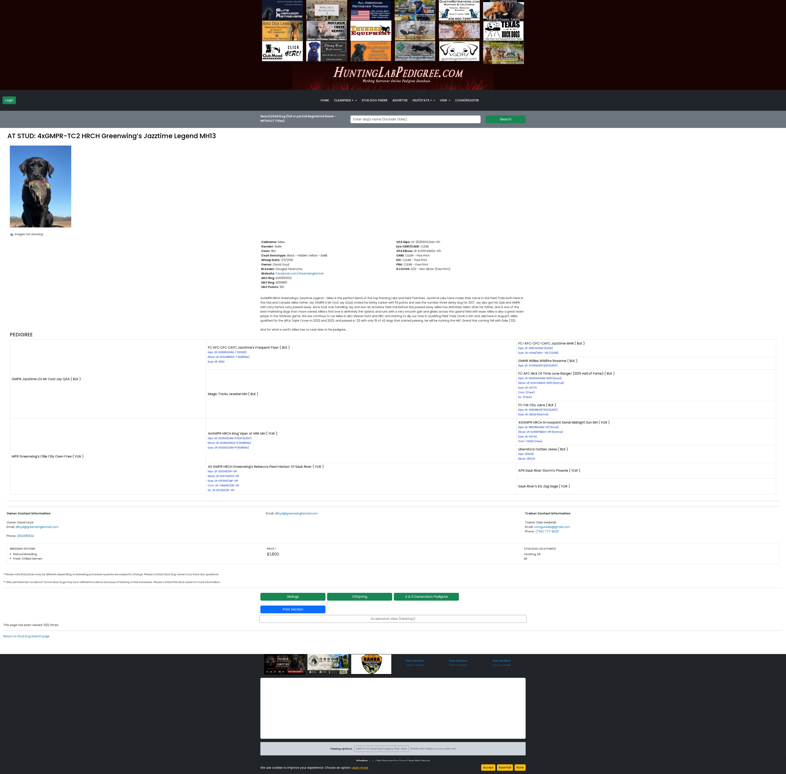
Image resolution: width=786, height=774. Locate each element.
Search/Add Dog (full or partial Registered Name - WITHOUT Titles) (298, 118)
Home (325, 100)
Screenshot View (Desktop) (393, 618)
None (520, 767)
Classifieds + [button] (344, 100)
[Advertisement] (393, 708)
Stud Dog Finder (374, 100)
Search (505, 119)
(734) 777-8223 (547, 531)
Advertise (400, 100)
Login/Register (467, 100)
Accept (488, 767)
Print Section (293, 609)
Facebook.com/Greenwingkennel (299, 273)
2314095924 (25, 536)
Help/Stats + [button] (422, 100)
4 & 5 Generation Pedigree (426, 596)
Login (9, 100)
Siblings (293, 596)
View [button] (444, 100)
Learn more (360, 768)
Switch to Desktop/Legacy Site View (381, 749)
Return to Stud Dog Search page (26, 636)
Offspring (359, 596)
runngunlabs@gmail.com (552, 527)
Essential (505, 767)
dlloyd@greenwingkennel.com (37, 527)
